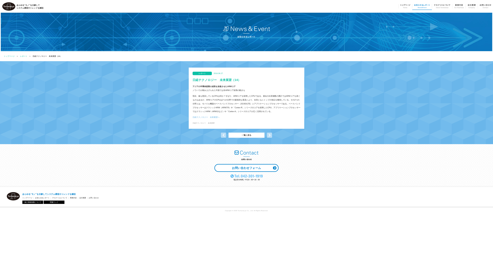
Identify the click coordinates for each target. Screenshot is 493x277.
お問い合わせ (485, 7)
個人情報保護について (32, 202)
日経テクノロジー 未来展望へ (206, 117)
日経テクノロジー (199, 123)
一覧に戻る (246, 135)
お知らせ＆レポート (422, 7)
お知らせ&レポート (42, 198)
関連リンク (54, 202)
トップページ (405, 7)
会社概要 (472, 7)
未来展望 (211, 123)
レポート (23, 56)
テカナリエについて (442, 7)
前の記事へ (223, 135)
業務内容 (459, 7)
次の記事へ (269, 135)
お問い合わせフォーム (246, 168)
